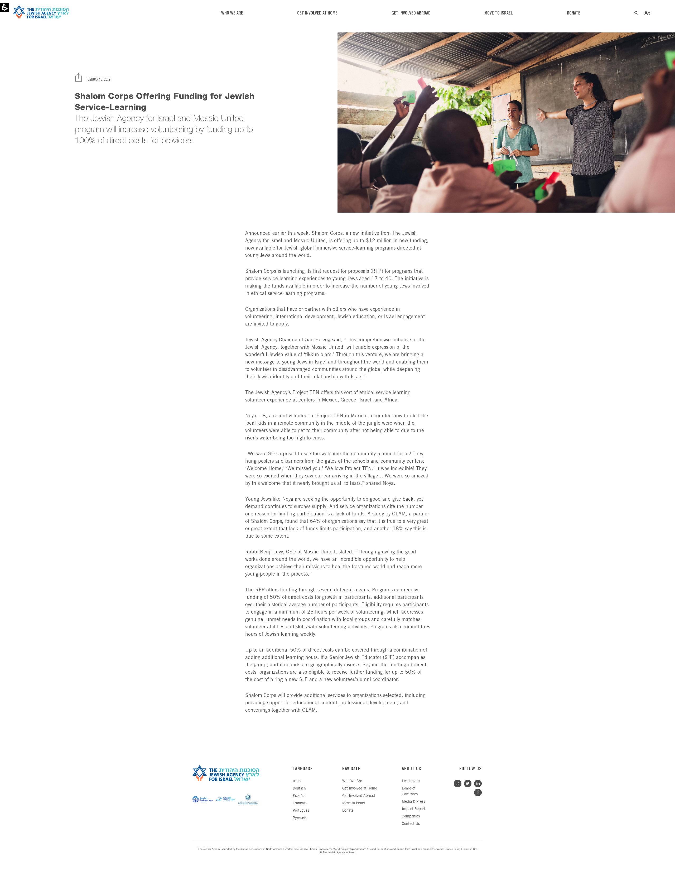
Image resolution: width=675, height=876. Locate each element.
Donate (348, 810)
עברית (297, 781)
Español (299, 796)
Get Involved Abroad (358, 796)
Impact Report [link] (413, 809)
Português (301, 810)
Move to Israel (353, 803)
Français (299, 803)
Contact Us (411, 824)
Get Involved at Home (359, 788)
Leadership (411, 781)
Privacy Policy (452, 849)
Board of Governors (410, 791)
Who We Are (352, 781)
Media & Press (413, 801)
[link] (476, 783)
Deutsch (299, 788)
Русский (299, 818)
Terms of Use (469, 849)
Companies (411, 816)
